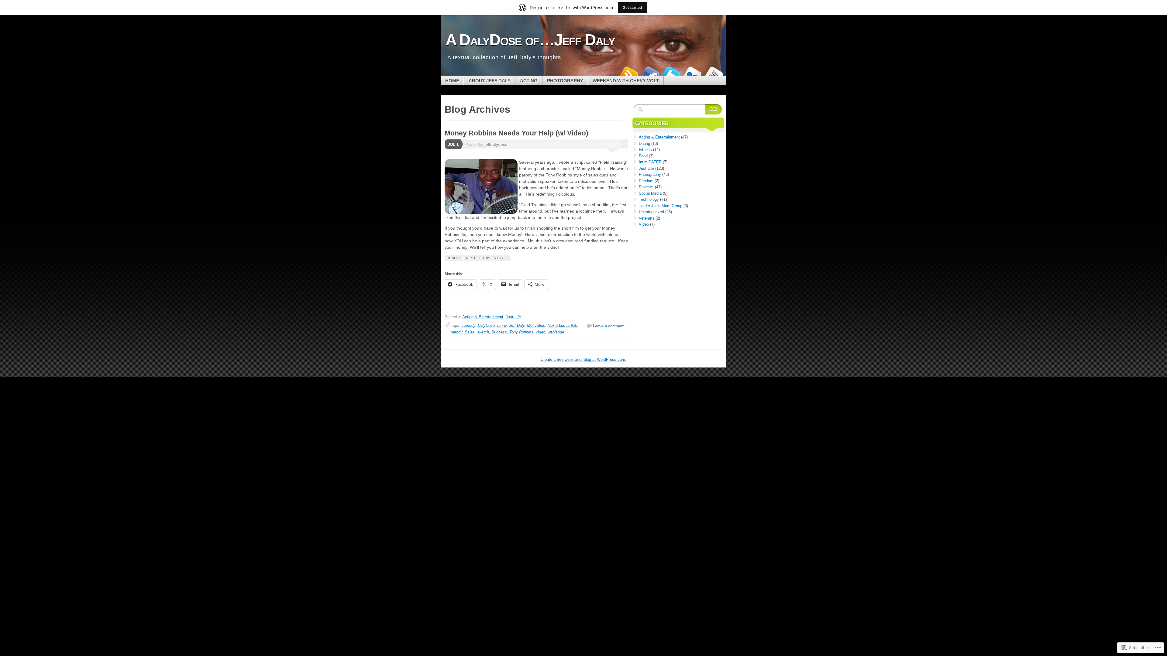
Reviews (646, 187)
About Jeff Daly (490, 80)
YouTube (713, 73)
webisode (556, 332)
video (540, 332)
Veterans (646, 218)
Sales (470, 332)
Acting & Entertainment (482, 317)
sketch (483, 332)
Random (646, 181)
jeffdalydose (495, 144)
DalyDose (486, 325)
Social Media (650, 193)
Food (643, 156)
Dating (644, 143)
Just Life (513, 317)
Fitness (645, 149)
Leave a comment (609, 326)
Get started (632, 7)
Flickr (692, 73)
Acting (529, 80)
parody (456, 332)
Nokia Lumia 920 (562, 325)
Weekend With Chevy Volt (626, 80)
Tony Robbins (521, 332)
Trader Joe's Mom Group (660, 205)
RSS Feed (628, 73)
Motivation (536, 325)
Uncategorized (651, 212)
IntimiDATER (650, 162)
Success (499, 332)
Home (452, 80)
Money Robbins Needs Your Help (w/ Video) (516, 133)
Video (644, 224)
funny (502, 325)
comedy (468, 325)
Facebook (649, 73)
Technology (649, 199)
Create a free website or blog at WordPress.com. (583, 359)
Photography (565, 80)
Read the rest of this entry (477, 258)
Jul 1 (453, 144)
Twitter (671, 73)
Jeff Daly (517, 325)
